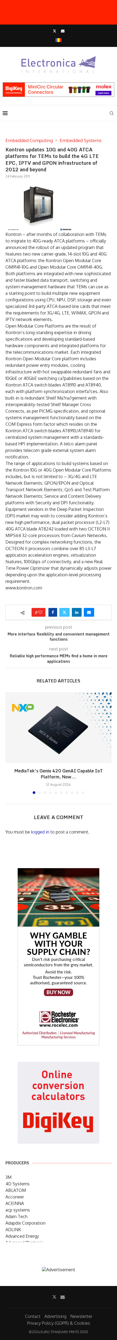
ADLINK (13, 1229)
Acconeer (14, 1197)
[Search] (111, 113)
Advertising (55, 1316)
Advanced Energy (22, 1236)
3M (8, 1177)
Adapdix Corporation (25, 1223)
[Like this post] (40, 612)
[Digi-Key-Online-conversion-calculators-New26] (58, 1065)
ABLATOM (15, 1190)
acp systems (17, 1210)
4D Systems (17, 1183)
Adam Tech (16, 1216)
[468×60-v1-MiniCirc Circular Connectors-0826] (58, 85)
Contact (33, 1316)
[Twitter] (54, 31)
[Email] (62, 31)
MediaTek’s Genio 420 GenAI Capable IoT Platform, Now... (58, 774)
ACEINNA (14, 1203)
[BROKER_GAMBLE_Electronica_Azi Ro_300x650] (58, 872)
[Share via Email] (89, 612)
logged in (40, 832)
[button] (10, 742)
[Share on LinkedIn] (77, 612)
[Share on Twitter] (64, 612)
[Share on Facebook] (52, 612)
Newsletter (81, 1316)
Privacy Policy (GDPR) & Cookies (58, 1323)
